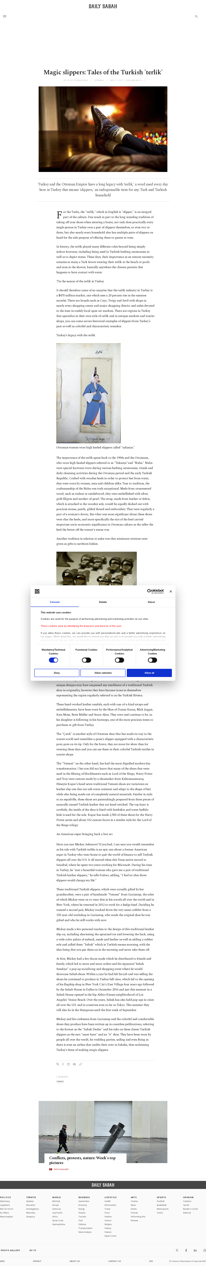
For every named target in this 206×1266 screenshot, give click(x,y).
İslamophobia (58, 1224)
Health (108, 1201)
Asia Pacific (57, 1212)
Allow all (149, 673)
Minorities (30, 1212)
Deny (57, 673)
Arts (134, 1197)
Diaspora (30, 1216)
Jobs (2, 1261)
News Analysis (6, 1216)
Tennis (160, 1212)
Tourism (82, 1216)
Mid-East (56, 1201)
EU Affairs (4, 1212)
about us (75, 1261)
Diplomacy (5, 1201)
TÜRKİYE (31, 1197)
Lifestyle (111, 1197)
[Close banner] (171, 591)
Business (84, 1197)
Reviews (134, 1220)
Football (160, 1201)
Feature (108, 1232)
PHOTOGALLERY (61, 1169)
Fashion (108, 1216)
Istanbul (29, 1201)
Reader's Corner (190, 1209)
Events (134, 1209)
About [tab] (151, 602)
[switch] (86, 660)
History (108, 1228)
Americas (56, 1209)
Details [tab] (103, 602)
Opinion (188, 1197)
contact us (114, 1261)
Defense (82, 1224)
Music (133, 1205)
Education (30, 1205)
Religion (108, 1224)
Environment (110, 1205)
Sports (161, 1197)
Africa (55, 1216)
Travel (107, 1209)
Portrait (134, 1212)
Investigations (32, 1209)
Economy (83, 1205)
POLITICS (5, 1197)
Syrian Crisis (57, 1220)
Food (107, 1212)
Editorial (187, 1212)
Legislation (5, 1205)
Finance (82, 1212)
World (56, 1197)
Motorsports (163, 1209)
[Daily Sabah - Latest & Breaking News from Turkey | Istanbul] (103, 6)
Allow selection (103, 673)
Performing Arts (138, 1216)
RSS (151, 1261)
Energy (82, 1209)
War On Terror (6, 1209)
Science (108, 1220)
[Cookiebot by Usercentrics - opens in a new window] (150, 591)
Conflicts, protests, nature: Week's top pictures (82, 1160)
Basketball (161, 1205)
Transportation (85, 1228)
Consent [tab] (55, 602)
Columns (187, 1201)
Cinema (134, 1201)
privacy (37, 1261)
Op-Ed (186, 1205)
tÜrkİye (60, 1081)
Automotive (84, 1201)
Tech (81, 1220)
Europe (55, 1205)
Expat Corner (111, 1236)
